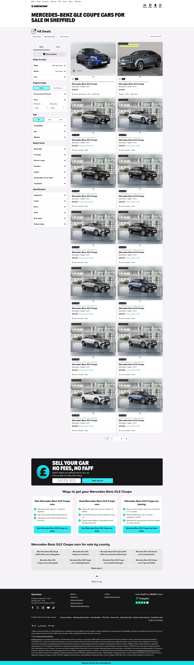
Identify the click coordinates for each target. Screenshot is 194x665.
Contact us (74, 597)
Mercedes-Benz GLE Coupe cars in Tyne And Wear (146, 561)
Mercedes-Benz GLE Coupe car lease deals (141, 529)
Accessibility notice (157, 617)
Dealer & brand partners (112, 597)
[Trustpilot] (149, 600)
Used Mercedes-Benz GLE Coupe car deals (97, 529)
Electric (53, 1)
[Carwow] (39, 6)
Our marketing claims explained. (43, 636)
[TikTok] (53, 608)
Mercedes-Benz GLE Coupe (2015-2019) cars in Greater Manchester (113, 553)
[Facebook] (32, 608)
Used (39, 1)
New (33, 1)
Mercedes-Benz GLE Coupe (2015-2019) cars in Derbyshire (48, 553)
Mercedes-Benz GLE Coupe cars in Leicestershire (146, 553)
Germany (43, 625)
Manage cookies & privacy (81, 617)
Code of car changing (156, 620)
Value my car (97, 481)
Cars (41, 47)
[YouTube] (48, 608)
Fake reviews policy (126, 617)
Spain (52, 625)
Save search (51, 54)
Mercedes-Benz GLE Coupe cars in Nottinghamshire (80, 561)
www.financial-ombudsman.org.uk (147, 650)
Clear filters (37, 37)
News (71, 1)
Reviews (78, 1)
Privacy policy (114, 617)
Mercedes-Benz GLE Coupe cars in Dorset (80, 553)
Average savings (36, 639)
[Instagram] (43, 608)
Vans (65, 1)
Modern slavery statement (141, 617)
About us (73, 594)
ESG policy (105, 617)
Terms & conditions (66, 617)
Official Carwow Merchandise (80, 606)
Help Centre (36, 594)
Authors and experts (77, 600)
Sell (59, 1)
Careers (107, 594)
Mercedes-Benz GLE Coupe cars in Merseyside (48, 561)
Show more (96, 568)
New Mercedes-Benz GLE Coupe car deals (52, 529)
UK (35, 625)
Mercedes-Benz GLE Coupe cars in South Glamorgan (113, 561)
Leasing (45, 1)
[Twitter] (38, 608)
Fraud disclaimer (96, 617)
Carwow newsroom (77, 603)
